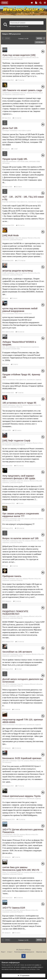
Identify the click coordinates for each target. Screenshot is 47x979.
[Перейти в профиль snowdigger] (4, 122)
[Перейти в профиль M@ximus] (4, 470)
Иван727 (5, 616)
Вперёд (39, 38)
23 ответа (18, 186)
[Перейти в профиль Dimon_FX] (4, 862)
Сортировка (40, 42)
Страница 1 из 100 (23, 38)
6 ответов (14, 566)
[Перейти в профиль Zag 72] (4, 790)
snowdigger (5, 130)
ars (3, 834)
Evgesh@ (5, 161)
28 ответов (20, 225)
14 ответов (17, 118)
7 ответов (20, 392)
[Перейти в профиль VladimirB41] (4, 533)
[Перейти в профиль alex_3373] (4, 673)
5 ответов (18, 601)
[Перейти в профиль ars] (4, 824)
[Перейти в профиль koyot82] (4, 570)
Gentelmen (5, 518)
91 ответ (21, 503)
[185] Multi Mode (10, 235)
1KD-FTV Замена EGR (13, 908)
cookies (37, 965)
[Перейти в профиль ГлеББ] (4, 265)
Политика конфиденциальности (24, 952)
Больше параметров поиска (19, 26)
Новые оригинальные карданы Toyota (21, 796)
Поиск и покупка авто (25, 313)
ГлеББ (4, 273)
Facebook (23, 956)
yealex (4, 238)
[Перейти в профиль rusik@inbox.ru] (4, 85)
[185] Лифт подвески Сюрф (16, 440)
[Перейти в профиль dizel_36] (4, 336)
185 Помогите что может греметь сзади (22, 90)
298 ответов (20, 528)
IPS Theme (19, 949)
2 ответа (15, 364)
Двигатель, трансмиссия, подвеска (31, 202)
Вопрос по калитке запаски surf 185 (20, 538)
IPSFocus (28, 949)
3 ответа (14, 298)
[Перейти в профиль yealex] (4, 230)
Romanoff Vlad (6, 443)
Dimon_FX (5, 872)
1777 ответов (21, 260)
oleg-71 (4, 379)
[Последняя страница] (44, 38)
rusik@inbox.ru (6, 93)
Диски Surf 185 (9, 128)
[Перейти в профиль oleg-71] (4, 369)
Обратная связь (41, 952)
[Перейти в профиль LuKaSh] (4, 397)
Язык (3, 952)
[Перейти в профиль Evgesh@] (4, 153)
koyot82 (4, 578)
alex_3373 (5, 684)
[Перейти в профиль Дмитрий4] (4, 753)
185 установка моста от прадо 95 (19, 403)
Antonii (4, 724)
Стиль (9, 952)
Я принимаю (24, 975)
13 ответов (20, 641)
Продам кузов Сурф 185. (15, 159)
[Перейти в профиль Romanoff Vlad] (4, 435)
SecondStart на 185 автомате (17, 652)
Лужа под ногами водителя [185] (18, 55)
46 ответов (20, 332)
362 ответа (17, 430)
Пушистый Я (6, 654)
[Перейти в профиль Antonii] (4, 714)
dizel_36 (5, 347)
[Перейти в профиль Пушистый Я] (4, 646)
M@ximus (5, 481)
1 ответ (15, 149)
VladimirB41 (6, 541)
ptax (3, 57)
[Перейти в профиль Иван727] (4, 606)
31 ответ (19, 669)
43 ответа (17, 933)
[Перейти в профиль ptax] (4, 49)
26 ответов (19, 897)
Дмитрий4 (5, 760)
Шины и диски (26, 130)
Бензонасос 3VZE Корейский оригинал (21, 758)
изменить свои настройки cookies (31, 967)
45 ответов (21, 819)
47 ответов (20, 80)
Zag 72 (4, 798)
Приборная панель (11, 576)
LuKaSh (4, 405)
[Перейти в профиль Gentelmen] (4, 508)
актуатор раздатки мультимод (17, 270)
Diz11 (4, 313)
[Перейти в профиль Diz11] (4, 303)
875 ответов (20, 465)
